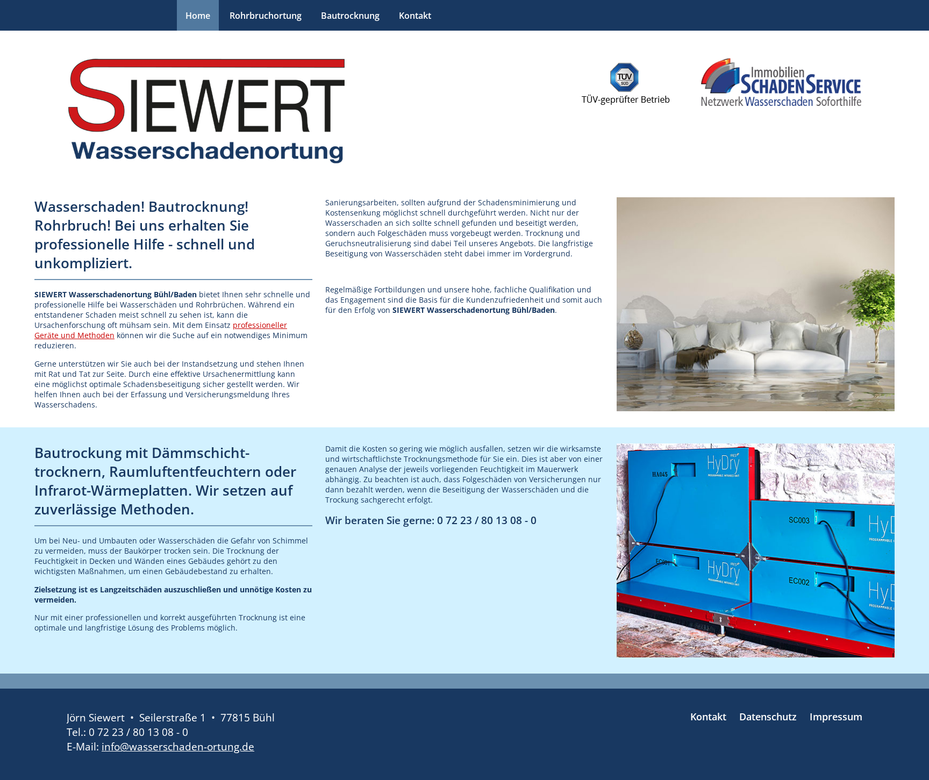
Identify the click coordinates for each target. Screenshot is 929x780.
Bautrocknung (350, 16)
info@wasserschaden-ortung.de (178, 746)
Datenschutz (768, 716)
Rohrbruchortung (266, 16)
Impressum (836, 716)
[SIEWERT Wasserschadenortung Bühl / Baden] (206, 111)
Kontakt (415, 16)
